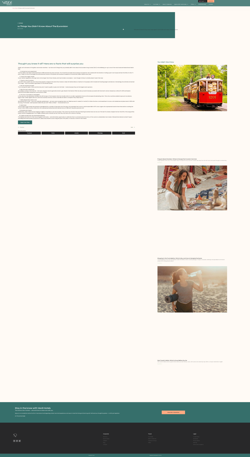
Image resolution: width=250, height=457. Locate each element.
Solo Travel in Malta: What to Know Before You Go (172, 360)
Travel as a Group (152, 440)
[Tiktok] (20, 441)
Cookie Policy (196, 436)
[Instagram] (14, 441)
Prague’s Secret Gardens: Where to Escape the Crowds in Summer (177, 159)
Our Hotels (155, 4)
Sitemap (195, 442)
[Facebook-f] (17, 441)
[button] (29, 133)
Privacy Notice (196, 440)
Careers (105, 440)
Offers (192, 4)
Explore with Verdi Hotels (180, 4)
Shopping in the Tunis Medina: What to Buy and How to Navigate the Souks (179, 258)
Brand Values (106, 438)
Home (13, 8)
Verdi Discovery (202, 4)
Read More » (159, 162)
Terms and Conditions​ (198, 444)
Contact (211, 4)
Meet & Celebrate (167, 4)
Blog (16, 8)
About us (146, 4)
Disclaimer (195, 438)
